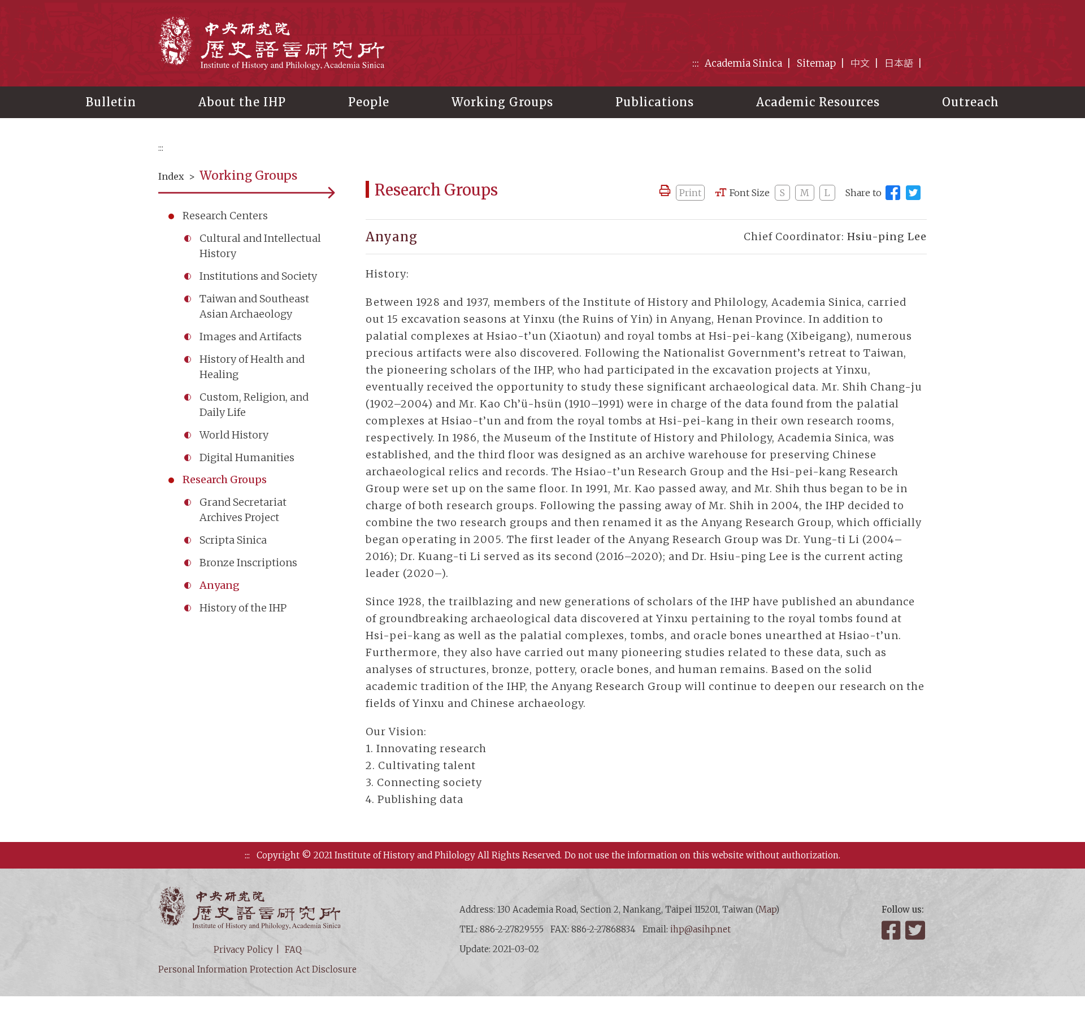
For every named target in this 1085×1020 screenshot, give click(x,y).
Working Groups (502, 102)
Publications (654, 102)
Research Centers (225, 215)
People (368, 102)
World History (233, 434)
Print (690, 192)
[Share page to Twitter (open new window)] (913, 192)
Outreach (970, 102)
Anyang (219, 585)
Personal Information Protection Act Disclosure (257, 969)
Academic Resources (818, 102)
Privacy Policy (243, 949)
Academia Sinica (743, 63)
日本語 (898, 63)
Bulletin (111, 102)
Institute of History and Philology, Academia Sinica (271, 42)
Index (171, 176)
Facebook (892, 930)
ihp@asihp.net (700, 929)
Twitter (916, 930)
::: (695, 63)
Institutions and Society (258, 276)
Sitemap (816, 63)
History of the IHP (243, 607)
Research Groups (225, 479)
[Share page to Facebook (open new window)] (893, 192)
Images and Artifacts (250, 336)
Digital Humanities (246, 457)
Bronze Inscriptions (248, 562)
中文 (860, 63)
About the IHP (242, 102)
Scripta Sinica (233, 539)
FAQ (293, 949)
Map (767, 909)
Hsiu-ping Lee (887, 236)
